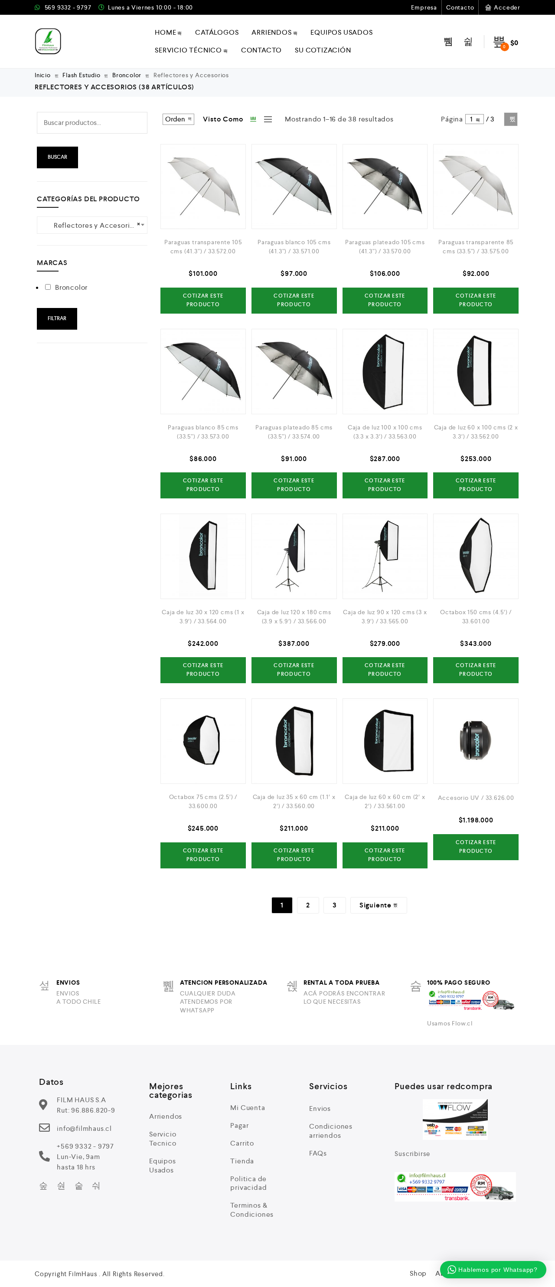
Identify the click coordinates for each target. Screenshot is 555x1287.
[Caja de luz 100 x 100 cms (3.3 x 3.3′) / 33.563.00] (385, 371)
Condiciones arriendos (331, 1131)
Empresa (424, 7)
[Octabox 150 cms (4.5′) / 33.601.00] (476, 556)
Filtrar (57, 318)
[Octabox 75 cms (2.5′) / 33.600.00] (203, 741)
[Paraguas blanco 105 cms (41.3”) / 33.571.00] (294, 186)
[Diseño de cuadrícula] (254, 119)
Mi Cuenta (247, 1107)
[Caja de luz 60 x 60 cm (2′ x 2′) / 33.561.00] (385, 741)
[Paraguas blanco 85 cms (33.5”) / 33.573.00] (203, 371)
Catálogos (216, 32)
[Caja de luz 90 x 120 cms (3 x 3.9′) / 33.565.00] (385, 556)
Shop (418, 1273)
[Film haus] (48, 41)
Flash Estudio (81, 75)
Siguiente (511, 119)
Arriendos (271, 32)
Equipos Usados (341, 32)
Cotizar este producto (203, 300)
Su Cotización (323, 50)
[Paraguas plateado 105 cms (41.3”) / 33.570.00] (385, 186)
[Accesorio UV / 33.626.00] (476, 741)
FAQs (317, 1153)
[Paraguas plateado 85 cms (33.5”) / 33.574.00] (294, 371)
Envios (320, 1108)
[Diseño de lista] (266, 119)
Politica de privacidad (248, 1183)
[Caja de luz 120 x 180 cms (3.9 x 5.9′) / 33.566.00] (294, 556)
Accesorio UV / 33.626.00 (476, 798)
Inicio (43, 75)
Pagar (239, 1125)
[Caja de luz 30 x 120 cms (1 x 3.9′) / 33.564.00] (203, 556)
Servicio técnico (188, 50)
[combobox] (92, 225)
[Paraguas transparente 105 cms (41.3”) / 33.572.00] (203, 186)
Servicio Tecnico (162, 1139)
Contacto (460, 7)
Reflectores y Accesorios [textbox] (92, 224)
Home (165, 32)
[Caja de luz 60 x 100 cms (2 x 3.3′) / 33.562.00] (476, 371)
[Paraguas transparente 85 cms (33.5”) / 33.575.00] (476, 186)
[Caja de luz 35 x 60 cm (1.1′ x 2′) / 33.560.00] (294, 741)
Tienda (242, 1161)
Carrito (242, 1143)
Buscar (57, 157)
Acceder (507, 7)
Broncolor (126, 75)
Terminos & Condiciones (252, 1210)
